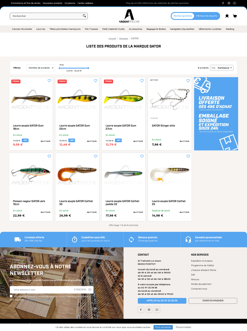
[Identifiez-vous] (227, 16)
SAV (193, 274)
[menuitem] (22, 29)
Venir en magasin (212, 301)
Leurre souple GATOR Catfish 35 (76, 203)
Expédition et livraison (202, 261)
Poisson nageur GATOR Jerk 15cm (29, 203)
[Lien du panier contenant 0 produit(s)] (235, 16)
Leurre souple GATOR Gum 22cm (74, 127)
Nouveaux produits (52, 3)
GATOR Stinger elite (163, 126)
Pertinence (223, 68)
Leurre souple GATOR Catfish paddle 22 (122, 203)
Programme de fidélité (202, 265)
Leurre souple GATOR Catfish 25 (169, 203)
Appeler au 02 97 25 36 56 (162, 301)
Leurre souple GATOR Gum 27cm (121, 127)
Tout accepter (163, 327)
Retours (195, 279)
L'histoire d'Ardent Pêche (203, 270)
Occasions (70, 3)
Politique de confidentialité (38, 300)
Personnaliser (183, 327)
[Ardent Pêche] (129, 16)
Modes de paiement (201, 284)
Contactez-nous (199, 288)
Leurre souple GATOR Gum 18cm (28, 127)
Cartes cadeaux (85, 3)
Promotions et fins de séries (25, 3)
